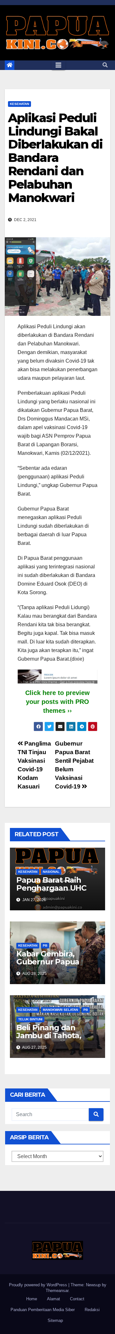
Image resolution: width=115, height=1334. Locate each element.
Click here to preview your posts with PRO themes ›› (57, 701)
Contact (77, 1298)
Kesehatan (19, 104)
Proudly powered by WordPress (38, 1284)
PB (45, 945)
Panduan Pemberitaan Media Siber (43, 1309)
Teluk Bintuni (30, 1019)
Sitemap (55, 1320)
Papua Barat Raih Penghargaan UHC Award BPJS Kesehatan (51, 891)
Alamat (53, 1298)
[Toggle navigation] (58, 65)
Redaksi (92, 1309)
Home (31, 1298)
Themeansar (57, 1290)
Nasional (51, 871)
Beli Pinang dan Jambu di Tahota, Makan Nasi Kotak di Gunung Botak (54, 1039)
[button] (105, 65)
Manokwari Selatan (60, 1009)
